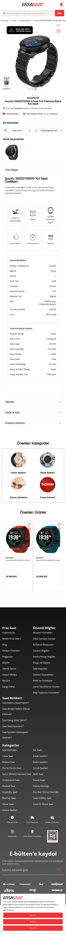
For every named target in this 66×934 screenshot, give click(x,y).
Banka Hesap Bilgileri (44, 656)
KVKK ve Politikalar (43, 680)
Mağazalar (7, 656)
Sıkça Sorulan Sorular (44, 638)
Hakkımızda (8, 632)
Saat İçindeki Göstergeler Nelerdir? (15, 735)
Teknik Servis (9, 668)
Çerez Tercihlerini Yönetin (46, 686)
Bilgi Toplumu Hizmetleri (46, 692)
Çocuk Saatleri (40, 768)
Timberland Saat (10, 780)
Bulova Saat (8, 762)
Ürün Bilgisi (11, 170)
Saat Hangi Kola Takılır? (14, 720)
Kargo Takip (8, 686)
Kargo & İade (12, 412)
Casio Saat (7, 756)
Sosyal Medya (9, 674)
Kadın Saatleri (40, 762)
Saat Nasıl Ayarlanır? (13, 726)
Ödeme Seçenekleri (43, 674)
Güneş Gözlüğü (41, 786)
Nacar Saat (8, 804)
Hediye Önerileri (11, 650)
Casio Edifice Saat (42, 798)
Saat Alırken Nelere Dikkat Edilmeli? (16, 711)
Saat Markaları (9, 750)
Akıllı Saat (38, 774)
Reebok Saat (8, 786)
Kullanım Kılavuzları (43, 644)
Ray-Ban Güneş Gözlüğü (45, 792)
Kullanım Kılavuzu (15, 423)
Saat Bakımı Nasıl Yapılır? (15, 702)
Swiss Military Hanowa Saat (16, 774)
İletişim (6, 680)
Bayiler (6, 662)
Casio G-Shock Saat (43, 804)
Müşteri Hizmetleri (42, 632)
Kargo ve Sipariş (41, 662)
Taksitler (9, 402)
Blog (4, 644)
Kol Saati (37, 750)
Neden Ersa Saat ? (11, 638)
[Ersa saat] (33, 4)
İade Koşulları (40, 668)
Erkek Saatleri (40, 756)
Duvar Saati (39, 780)
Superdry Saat (9, 792)
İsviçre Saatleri (9, 810)
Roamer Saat (9, 798)
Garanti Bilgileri (41, 650)
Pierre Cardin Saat (11, 768)
